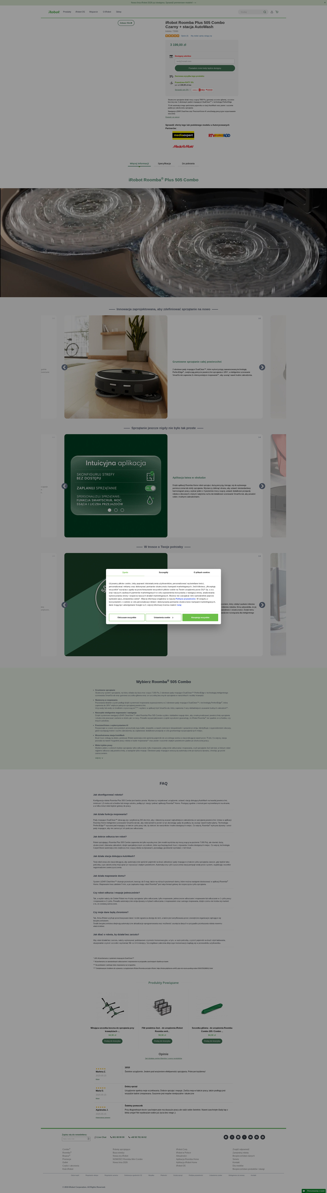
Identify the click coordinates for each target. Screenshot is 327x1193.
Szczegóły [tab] (163, 572)
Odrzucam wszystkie (127, 617)
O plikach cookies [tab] (202, 572)
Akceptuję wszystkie (200, 617)
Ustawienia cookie (162, 617)
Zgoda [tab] (125, 572)
